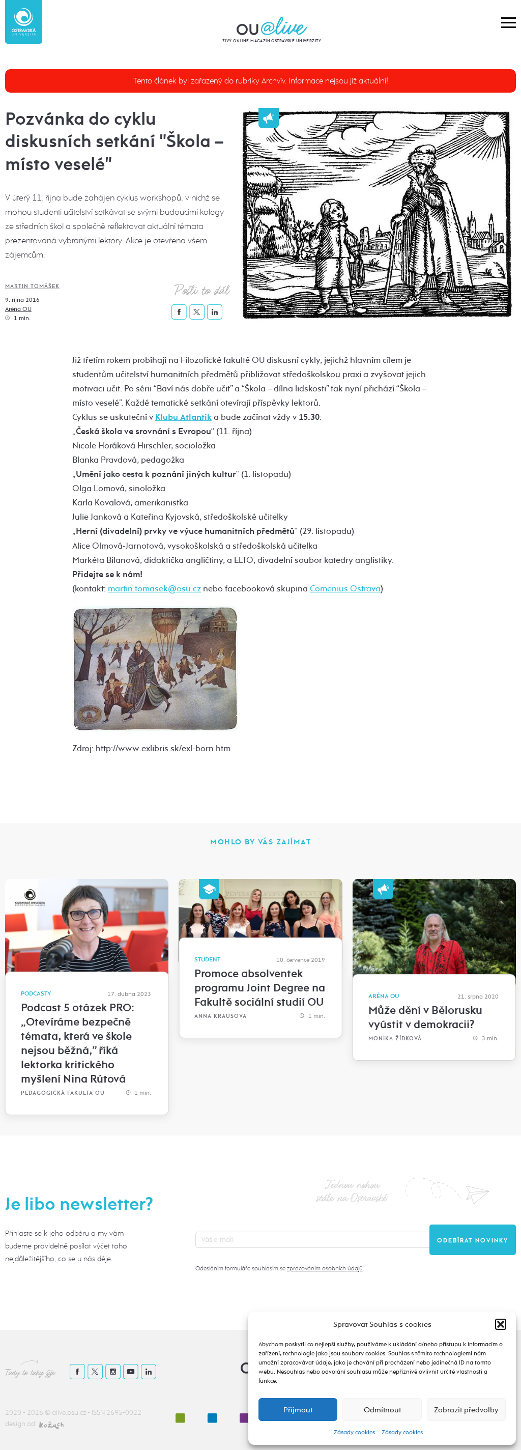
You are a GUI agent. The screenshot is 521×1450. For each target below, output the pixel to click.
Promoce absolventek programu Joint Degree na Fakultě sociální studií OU (259, 987)
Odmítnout (382, 1409)
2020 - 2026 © (28, 1412)
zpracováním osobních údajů (325, 1268)
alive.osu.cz (69, 1412)
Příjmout (297, 1409)
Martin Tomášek (32, 286)
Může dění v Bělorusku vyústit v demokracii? (425, 1017)
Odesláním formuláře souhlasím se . (279, 1268)
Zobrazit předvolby (466, 1409)
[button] (501, 1324)
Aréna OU (18, 308)
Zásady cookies (354, 1432)
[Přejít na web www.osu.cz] (23, 22)
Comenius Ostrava (345, 588)
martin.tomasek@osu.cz (154, 588)
